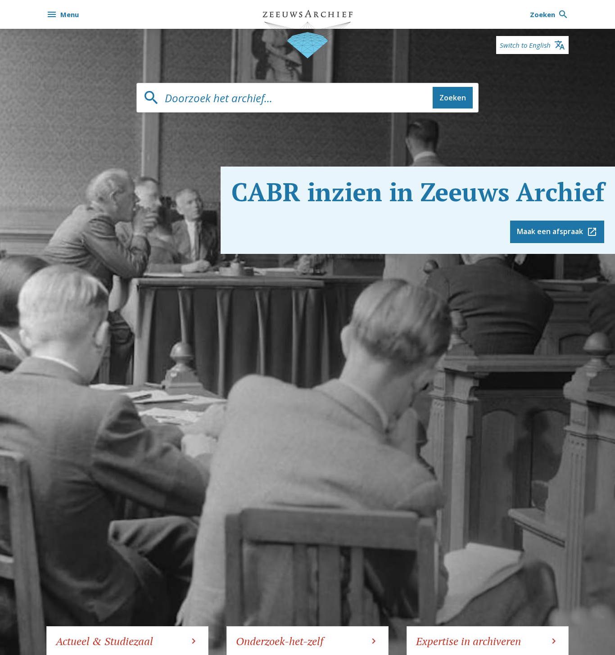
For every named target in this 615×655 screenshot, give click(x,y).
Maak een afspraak (550, 231)
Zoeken (452, 98)
